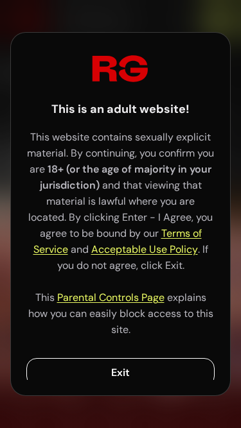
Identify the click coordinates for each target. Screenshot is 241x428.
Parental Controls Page (111, 297)
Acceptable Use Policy (144, 249)
